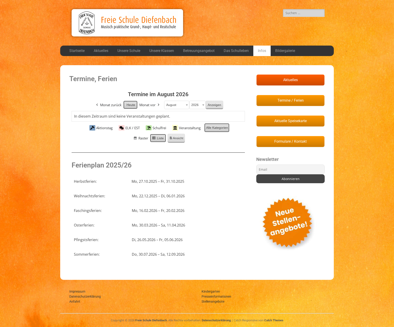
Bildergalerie (285, 51)
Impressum (77, 291)
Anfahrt (74, 301)
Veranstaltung (190, 128)
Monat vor (147, 105)
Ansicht (176, 139)
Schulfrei (159, 128)
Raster (140, 139)
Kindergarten (211, 291)
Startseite (77, 51)
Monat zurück (111, 105)
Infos (262, 51)
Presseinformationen (216, 296)
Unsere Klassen (161, 51)
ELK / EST (132, 128)
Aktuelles (101, 51)
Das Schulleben (236, 51)
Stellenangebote (213, 301)
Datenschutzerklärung (85, 296)
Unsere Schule (128, 51)
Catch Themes (273, 320)
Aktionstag (104, 128)
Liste (158, 139)
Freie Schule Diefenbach (151, 320)
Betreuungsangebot (199, 51)
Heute (131, 105)
